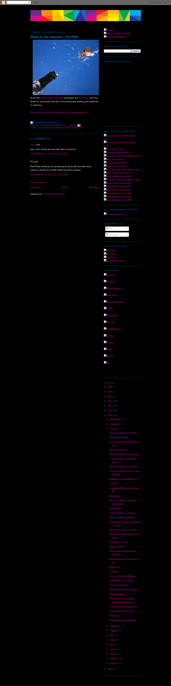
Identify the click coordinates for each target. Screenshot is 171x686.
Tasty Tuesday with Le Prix (122, 611)
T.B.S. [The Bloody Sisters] (122, 517)
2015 (110, 391)
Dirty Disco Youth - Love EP (123, 529)
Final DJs (114, 483)
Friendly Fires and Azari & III (124, 606)
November (115, 423)
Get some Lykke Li (118, 449)
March (113, 653)
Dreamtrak (115, 495)
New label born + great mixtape (124, 454)
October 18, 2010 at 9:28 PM (48, 174)
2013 (110, 401)
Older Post (94, 187)
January (114, 663)
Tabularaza (115, 615)
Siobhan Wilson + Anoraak (122, 512)
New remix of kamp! (119, 437)
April (113, 649)
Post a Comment (38, 182)
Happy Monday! (117, 546)
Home (65, 187)
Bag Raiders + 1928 (119, 542)
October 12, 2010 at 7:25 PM (48, 153)
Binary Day (115, 566)
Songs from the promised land (123, 589)
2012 (110, 405)
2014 (110, 396)
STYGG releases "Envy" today (124, 466)
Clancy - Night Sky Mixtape (123, 575)
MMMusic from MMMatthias (123, 478)
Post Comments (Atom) (54, 193)
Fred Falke (84, 97)
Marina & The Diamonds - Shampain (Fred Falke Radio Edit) (58, 112)
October (114, 428)
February (114, 658)
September (115, 625)
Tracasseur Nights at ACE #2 (123, 432)
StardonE (114, 571)
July (112, 635)
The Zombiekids (117, 594)
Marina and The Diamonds (68, 128)
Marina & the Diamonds (51, 97)
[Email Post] (78, 125)
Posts (110, 228)
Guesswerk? (115, 508)
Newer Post (35, 187)
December (115, 419)
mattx (33, 144)
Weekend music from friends (123, 620)
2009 (110, 668)
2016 (110, 386)
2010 (110, 415)
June (112, 639)
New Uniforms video (119, 584)
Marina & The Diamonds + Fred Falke (54, 37)
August (113, 630)
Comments (113, 234)
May (112, 644)
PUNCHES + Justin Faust (121, 580)
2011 (110, 410)
